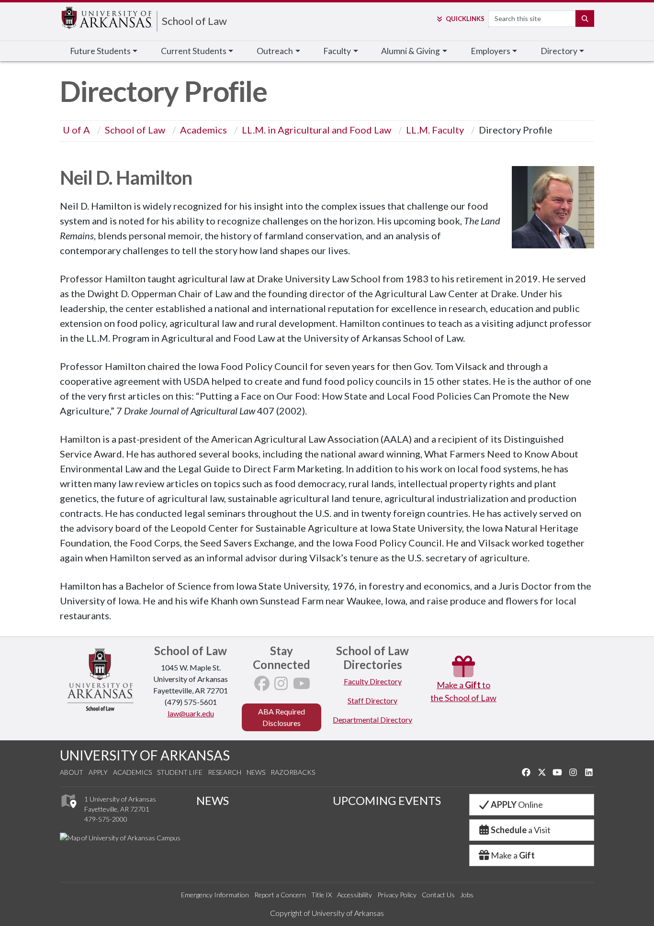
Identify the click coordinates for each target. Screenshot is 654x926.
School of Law (194, 20)
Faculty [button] (337, 51)
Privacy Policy (397, 895)
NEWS (212, 800)
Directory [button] (559, 51)
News (256, 772)
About (71, 772)
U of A (76, 129)
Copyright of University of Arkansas (327, 912)
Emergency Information (215, 895)
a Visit (521, 830)
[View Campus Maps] (68, 810)
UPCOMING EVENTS (387, 800)
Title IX (321, 895)
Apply (98, 772)
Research (224, 772)
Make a (513, 855)
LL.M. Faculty (435, 129)
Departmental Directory (372, 719)
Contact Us (438, 895)
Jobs (467, 895)
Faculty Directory (373, 681)
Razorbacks (293, 772)
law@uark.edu (191, 713)
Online (517, 804)
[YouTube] (301, 686)
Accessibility (354, 895)
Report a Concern (280, 895)
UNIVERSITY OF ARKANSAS (145, 755)
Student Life (180, 772)
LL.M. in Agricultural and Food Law (316, 129)
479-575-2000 (105, 819)
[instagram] (281, 686)
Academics (203, 129)
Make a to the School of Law (463, 691)
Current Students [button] (193, 51)
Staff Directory (372, 700)
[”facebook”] (261, 686)
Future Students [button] (100, 51)
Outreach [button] (275, 51)
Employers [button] (490, 51)
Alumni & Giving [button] (410, 51)
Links (465, 18)
